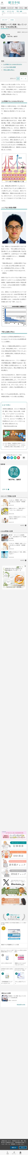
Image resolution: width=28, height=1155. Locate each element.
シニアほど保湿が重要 (9, 67)
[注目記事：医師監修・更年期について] (14, 901)
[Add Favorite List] (23, 457)
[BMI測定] (14, 854)
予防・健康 (19, 11)
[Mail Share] (18, 457)
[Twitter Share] (4, 457)
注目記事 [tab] (3, 8)
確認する (14, 1147)
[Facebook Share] (8, 457)
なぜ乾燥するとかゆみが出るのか (12, 64)
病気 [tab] (26, 8)
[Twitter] (14, 882)
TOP (3, 11)
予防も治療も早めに (9, 70)
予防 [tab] (16, 8)
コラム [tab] (21, 8)
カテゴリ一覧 (10, 11)
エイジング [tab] (10, 8)
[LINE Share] (15, 457)
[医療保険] (14, 835)
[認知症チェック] (14, 873)
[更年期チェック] (14, 863)
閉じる (23, 1147)
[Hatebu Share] (11, 457)
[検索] (14, 844)
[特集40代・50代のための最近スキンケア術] (14, 891)
